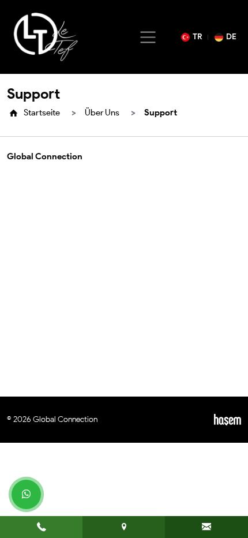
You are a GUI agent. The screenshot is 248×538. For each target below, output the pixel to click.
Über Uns (102, 112)
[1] (148, 37)
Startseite (42, 112)
